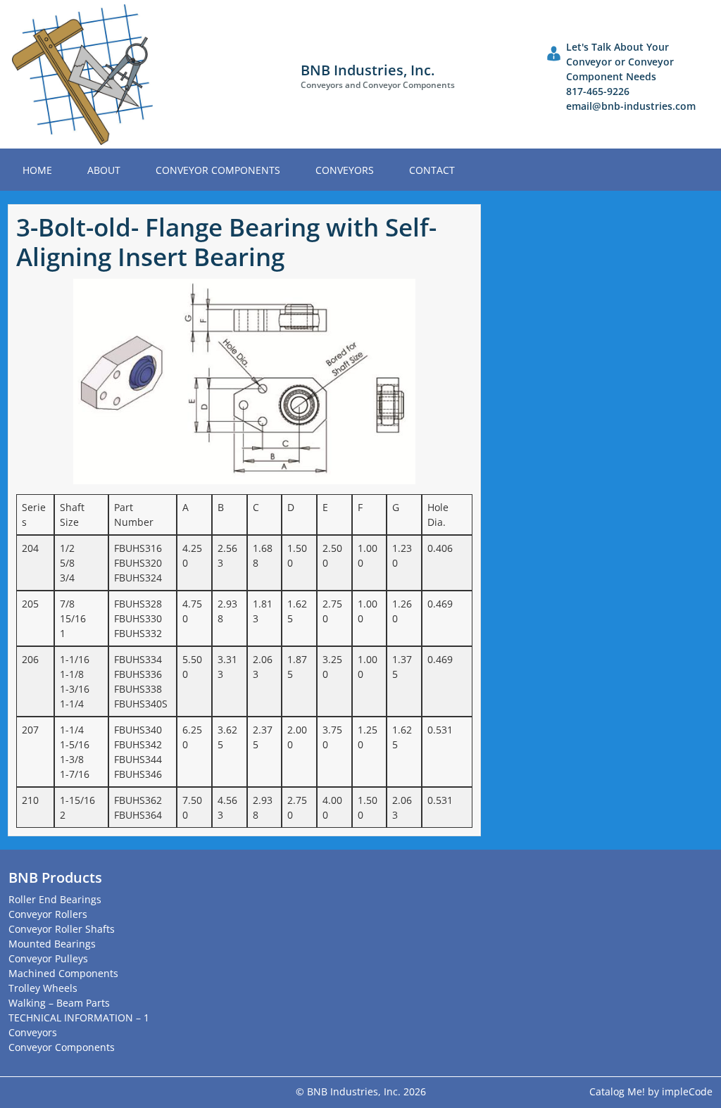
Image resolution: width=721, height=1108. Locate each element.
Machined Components (63, 973)
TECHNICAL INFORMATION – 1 (78, 1017)
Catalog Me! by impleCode (651, 1091)
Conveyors (344, 170)
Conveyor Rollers (47, 914)
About (103, 170)
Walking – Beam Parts (59, 1002)
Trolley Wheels (42, 988)
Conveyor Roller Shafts (61, 929)
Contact (432, 170)
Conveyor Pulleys (48, 958)
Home (37, 170)
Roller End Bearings (54, 899)
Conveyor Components (218, 170)
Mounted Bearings (52, 943)
